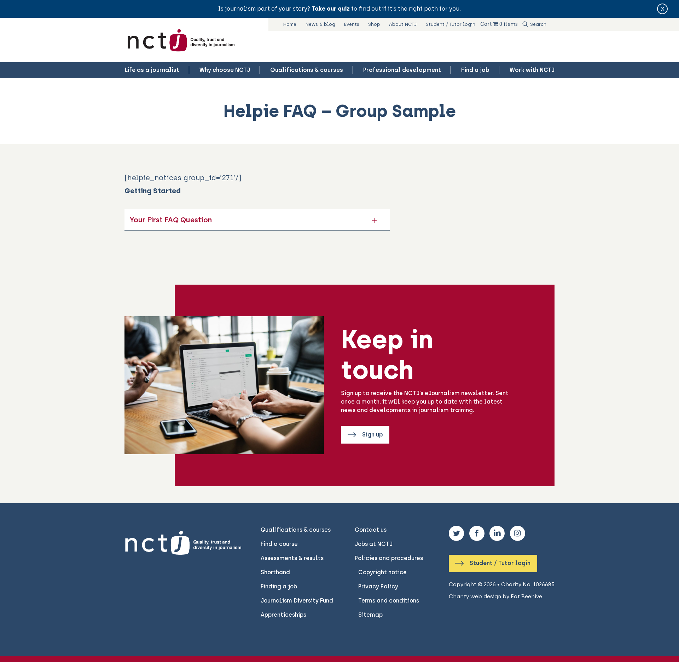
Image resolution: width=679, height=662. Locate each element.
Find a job (475, 70)
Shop (374, 24)
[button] (257, 219)
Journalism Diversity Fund (297, 600)
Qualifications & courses (306, 70)
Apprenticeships (283, 614)
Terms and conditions (388, 600)
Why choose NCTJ (224, 70)
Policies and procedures (389, 558)
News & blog (320, 24)
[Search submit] (525, 24)
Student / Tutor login (450, 24)
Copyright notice (382, 572)
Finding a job (279, 586)
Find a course (279, 544)
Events (351, 24)
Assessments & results (292, 558)
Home (289, 24)
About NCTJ (403, 24)
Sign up (372, 434)
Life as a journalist (152, 70)
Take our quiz (331, 8)
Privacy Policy (378, 586)
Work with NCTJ (532, 70)
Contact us (371, 529)
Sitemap (370, 614)
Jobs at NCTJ (374, 544)
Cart (486, 24)
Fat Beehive (526, 596)
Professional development (402, 70)
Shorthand (275, 572)
